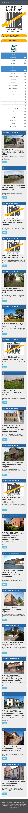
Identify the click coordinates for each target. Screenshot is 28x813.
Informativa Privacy (14, 808)
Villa (18, 123)
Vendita (18, 63)
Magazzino (18, 102)
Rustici (18, 111)
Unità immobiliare (17, 120)
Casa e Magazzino (17, 85)
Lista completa (17, 57)
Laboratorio (18, 97)
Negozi (18, 105)
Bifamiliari (18, 79)
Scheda (5, 162)
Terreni (18, 114)
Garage (18, 94)
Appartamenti (17, 73)
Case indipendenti (17, 91)
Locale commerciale (17, 100)
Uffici (18, 117)
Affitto (18, 60)
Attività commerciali (17, 76)
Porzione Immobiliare (17, 108)
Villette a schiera (17, 126)
